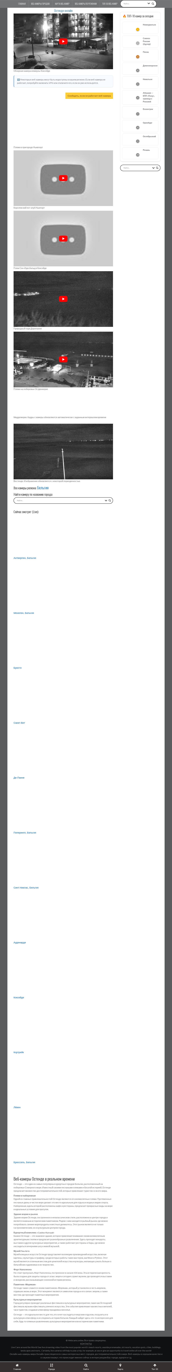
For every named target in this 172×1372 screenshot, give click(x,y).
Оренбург (147, 122)
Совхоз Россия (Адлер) (147, 41)
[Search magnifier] (153, 3)
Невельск (147, 79)
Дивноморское (150, 65)
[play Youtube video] (63, 41)
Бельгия (43, 487)
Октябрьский (149, 136)
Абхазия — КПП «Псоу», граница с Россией (148, 97)
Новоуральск (149, 24)
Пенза (146, 52)
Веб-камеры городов (40, 3)
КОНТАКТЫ (86, 1343)
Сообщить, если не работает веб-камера (89, 95)
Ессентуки (148, 109)
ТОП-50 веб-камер (109, 3)
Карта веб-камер (62, 3)
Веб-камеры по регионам (86, 3)
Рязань (146, 150)
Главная (22, 3)
